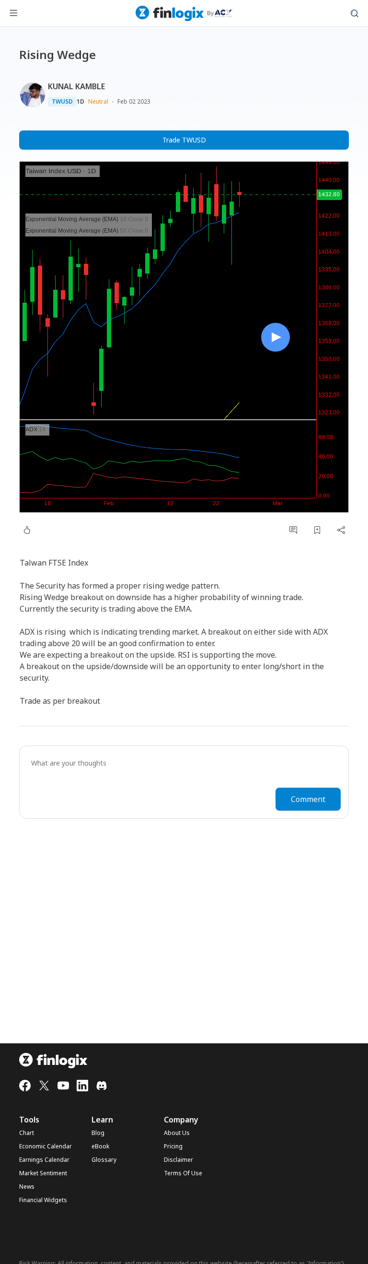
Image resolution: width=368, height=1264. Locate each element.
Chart (26, 1133)
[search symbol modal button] (354, 13)
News (26, 1187)
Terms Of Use (183, 1173)
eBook (100, 1146)
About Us (177, 1133)
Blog (98, 1133)
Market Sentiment (43, 1173)
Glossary (104, 1160)
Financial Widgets (43, 1200)
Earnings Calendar (44, 1160)
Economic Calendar (45, 1146)
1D (80, 102)
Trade (184, 139)
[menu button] (13, 13)
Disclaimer (178, 1160)
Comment (308, 799)
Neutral (98, 101)
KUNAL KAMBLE (76, 86)
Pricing (173, 1146)
